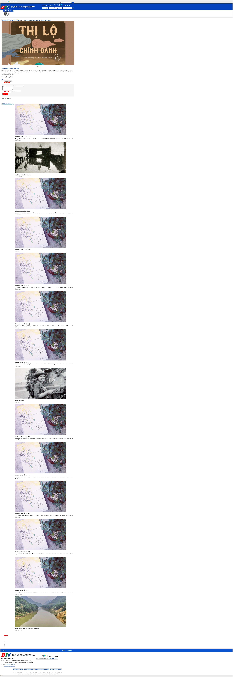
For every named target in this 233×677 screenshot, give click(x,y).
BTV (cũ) (46, 7)
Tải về (38, 66)
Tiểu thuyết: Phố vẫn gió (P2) (22, 590)
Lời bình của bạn (8, 81)
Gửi (5, 94)
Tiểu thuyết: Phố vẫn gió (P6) (22, 436)
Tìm (72, 2)
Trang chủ (4, 650)
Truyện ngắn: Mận (19, 400)
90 (4, 644)
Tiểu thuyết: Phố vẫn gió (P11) (22, 211)
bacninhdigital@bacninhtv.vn (9, 666)
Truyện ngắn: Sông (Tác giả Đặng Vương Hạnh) (27, 628)
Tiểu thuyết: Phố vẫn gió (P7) (22, 362)
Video (53, 7)
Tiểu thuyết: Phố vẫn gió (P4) (22, 513)
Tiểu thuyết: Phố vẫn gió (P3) (22, 551)
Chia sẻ (5, 80)
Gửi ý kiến (7, 82)
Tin (59, 7)
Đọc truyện (22, 20)
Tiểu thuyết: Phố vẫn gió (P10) (22, 249)
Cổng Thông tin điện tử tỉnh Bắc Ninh (42, 669)
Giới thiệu (6, 15)
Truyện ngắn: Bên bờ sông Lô (22, 174)
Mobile (63, 650)
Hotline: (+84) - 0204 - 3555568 (47, 5)
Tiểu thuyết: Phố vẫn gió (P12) (22, 136)
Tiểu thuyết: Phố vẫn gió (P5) (22, 475)
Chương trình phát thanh (11, 20)
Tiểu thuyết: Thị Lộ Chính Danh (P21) (10, 68)
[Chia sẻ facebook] (6, 77)
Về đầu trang (69, 650)
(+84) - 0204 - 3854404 (10, 664)
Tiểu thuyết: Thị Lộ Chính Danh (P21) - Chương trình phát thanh (38, 20)
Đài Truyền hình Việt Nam (18, 669)
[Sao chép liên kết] (11, 77)
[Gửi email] (9, 77)
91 (4, 645)
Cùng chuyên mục (8, 104)
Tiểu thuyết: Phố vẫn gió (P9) (22, 285)
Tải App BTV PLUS (13, 1)
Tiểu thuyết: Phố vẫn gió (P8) (22, 324)
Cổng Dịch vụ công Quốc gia (55, 669)
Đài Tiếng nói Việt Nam (28, 669)
